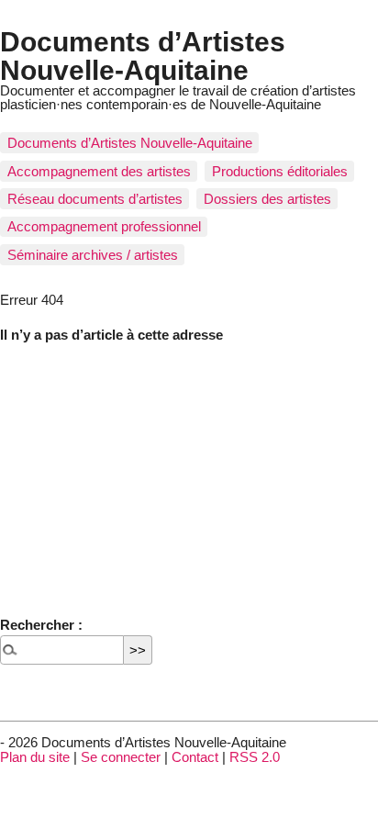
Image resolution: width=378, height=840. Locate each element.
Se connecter (121, 757)
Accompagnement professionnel (104, 226)
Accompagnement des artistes (99, 171)
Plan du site (35, 757)
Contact (195, 757)
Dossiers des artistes (267, 199)
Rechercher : (41, 625)
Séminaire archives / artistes (92, 255)
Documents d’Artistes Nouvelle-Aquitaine (142, 55)
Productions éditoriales (280, 171)
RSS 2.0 (254, 757)
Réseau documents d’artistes (95, 199)
